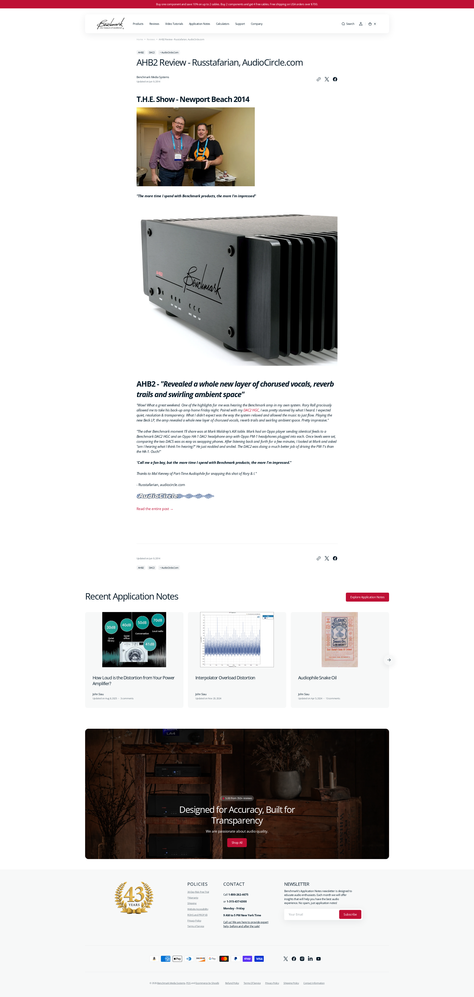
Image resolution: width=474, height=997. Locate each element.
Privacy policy (272, 983)
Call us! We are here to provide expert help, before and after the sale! (245, 924)
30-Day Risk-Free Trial (198, 892)
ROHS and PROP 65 (197, 914)
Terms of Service (195, 926)
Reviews (151, 39)
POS (188, 983)
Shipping (191, 903)
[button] (347, 24)
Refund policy (232, 983)
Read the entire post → (155, 508)
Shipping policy (291, 983)
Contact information (313, 983)
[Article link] (134, 660)
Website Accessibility (197, 909)
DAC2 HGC (251, 410)
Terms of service (252, 983)
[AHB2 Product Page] (237, 363)
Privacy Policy (194, 920)
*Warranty (192, 897)
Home (140, 39)
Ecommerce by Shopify (207, 983)
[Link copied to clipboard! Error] (319, 79)
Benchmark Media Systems (171, 983)
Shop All (237, 843)
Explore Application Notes (367, 597)
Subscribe (350, 914)
